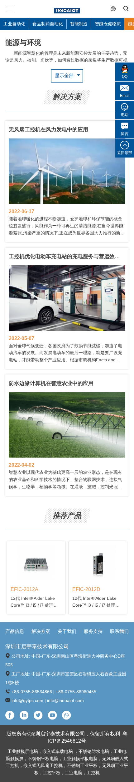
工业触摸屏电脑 (22, 751)
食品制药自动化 (47, 24)
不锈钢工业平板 (82, 765)
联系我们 (119, 631)
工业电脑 (73, 772)
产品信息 (14, 631)
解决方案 (40, 631)
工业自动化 (14, 24)
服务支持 (93, 631)
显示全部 (64, 75)
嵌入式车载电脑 (58, 751)
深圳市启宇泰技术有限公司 (37, 646)
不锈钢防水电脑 (94, 751)
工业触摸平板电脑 (80, 758)
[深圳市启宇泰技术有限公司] (67, 8)
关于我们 (67, 631)
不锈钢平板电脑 (43, 758)
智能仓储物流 (108, 24)
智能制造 (79, 24)
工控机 (93, 772)
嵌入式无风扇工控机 (43, 765)
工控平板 (51, 772)
